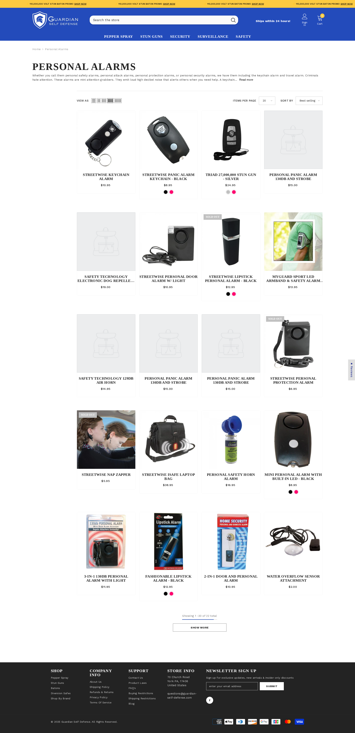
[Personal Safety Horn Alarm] (231, 439)
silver (228, 192)
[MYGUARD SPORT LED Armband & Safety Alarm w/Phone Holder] (293, 241)
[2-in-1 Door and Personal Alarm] (231, 541)
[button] (93, 100)
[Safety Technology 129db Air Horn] (106, 343)
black (165, 192)
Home (36, 49)
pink (171, 192)
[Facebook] (209, 700)
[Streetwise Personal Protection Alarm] (293, 343)
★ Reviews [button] (351, 369)
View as (83, 100)
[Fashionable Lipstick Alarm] (168, 541)
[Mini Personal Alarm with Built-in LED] (293, 439)
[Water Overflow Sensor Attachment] (293, 541)
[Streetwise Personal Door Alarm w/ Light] (168, 241)
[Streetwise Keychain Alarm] (106, 140)
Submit (271, 686)
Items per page (244, 100)
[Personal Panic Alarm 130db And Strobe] (293, 140)
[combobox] (159, 20)
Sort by (286, 100)
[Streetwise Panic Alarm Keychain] (168, 140)
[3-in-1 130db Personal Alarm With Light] (106, 541)
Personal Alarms (56, 49)
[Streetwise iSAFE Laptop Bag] (168, 439)
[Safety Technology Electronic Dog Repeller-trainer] (106, 241)
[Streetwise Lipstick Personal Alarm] (231, 241)
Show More (200, 627)
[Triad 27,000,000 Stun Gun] (231, 140)
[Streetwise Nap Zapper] (106, 439)
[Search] (164, 20)
